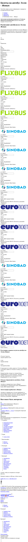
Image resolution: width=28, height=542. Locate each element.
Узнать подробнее (5, 413)
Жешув (2, 404)
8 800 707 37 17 (4, 478)
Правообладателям (8, 422)
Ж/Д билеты (6, 465)
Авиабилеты (6, 458)
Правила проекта (7, 430)
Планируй (4, 445)
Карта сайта (6, 429)
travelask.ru (3, 487)
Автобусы (5, 466)
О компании (6, 424)
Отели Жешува (4, 408)
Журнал (5, 441)
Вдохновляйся (5, 439)
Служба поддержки (8, 426)
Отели (5, 468)
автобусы (11, 496)
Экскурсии (6, 462)
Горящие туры (6, 448)
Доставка (5, 425)
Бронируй (4, 456)
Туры (4, 459)
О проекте (4, 420)
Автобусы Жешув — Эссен (7, 410)
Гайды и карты (7, 452)
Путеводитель (6, 450)
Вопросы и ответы (8, 453)
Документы (6, 431)
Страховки (6, 467)
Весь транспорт (7, 463)
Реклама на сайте (7, 427)
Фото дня (5, 443)
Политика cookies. (5, 491)
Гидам (3, 434)
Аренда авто (6, 461)
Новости (5, 449)
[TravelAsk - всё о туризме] (5, 496)
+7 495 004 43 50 (12, 478)
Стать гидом (6, 436)
